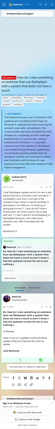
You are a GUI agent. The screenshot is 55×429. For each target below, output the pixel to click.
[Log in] (40, 4)
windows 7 (7, 104)
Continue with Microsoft (29, 412)
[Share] (42, 187)
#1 (51, 187)
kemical (11, 247)
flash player (29, 97)
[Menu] (4, 4)
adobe (5, 97)
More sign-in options (27, 425)
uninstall (28, 101)
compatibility (16, 97)
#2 (51, 307)
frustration (41, 97)
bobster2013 (9, 94)
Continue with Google (29, 419)
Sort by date (20, 287)
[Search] (52, 4)
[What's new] (46, 4)
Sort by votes (35, 287)
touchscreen (17, 101)
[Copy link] (47, 187)
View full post (10, 278)
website (38, 101)
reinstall (6, 101)
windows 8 (18, 104)
